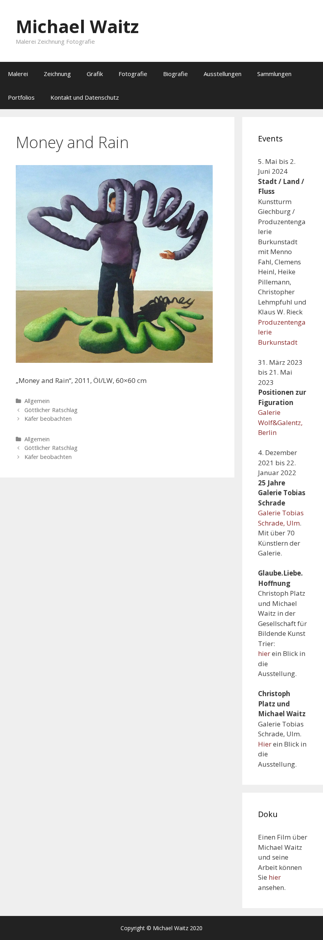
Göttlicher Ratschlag (51, 410)
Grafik (95, 74)
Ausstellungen (222, 74)
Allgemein (37, 401)
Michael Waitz (77, 26)
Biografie (175, 74)
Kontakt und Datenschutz (84, 97)
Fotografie (133, 74)
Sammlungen (274, 74)
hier (264, 653)
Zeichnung (57, 74)
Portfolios (21, 97)
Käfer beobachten (48, 418)
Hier (264, 744)
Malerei (18, 74)
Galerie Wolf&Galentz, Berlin (280, 422)
